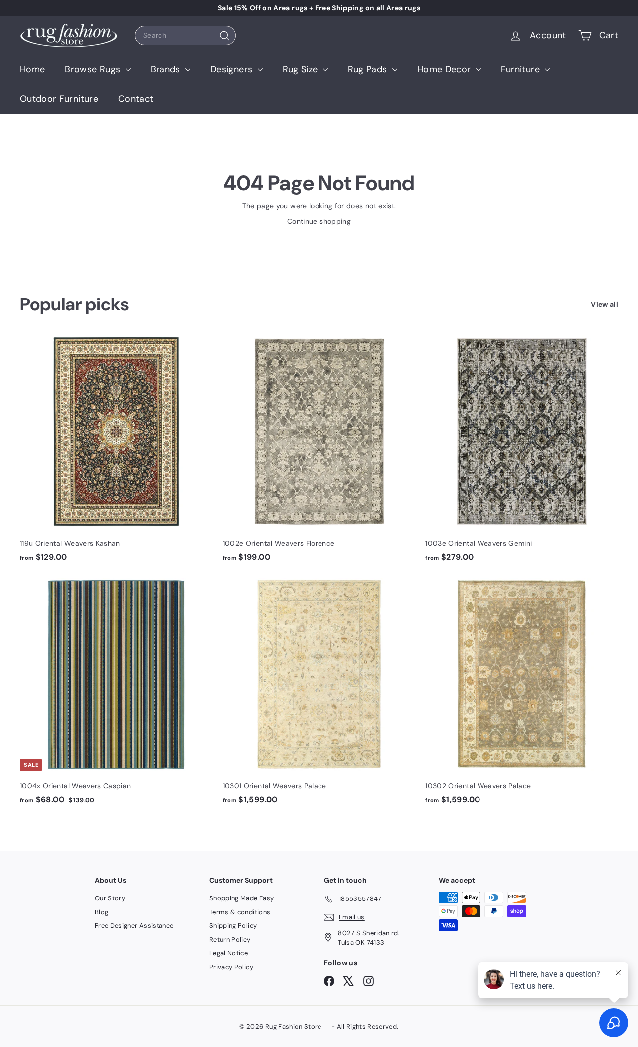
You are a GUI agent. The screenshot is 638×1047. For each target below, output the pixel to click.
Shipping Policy (233, 925)
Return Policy (230, 939)
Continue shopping (319, 221)
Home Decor (445, 69)
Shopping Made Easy (241, 898)
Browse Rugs (94, 69)
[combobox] (185, 35)
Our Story (110, 898)
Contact (135, 99)
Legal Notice (228, 953)
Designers (232, 69)
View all (604, 304)
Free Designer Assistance (134, 925)
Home (32, 69)
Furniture (522, 69)
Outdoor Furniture (59, 99)
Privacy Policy (231, 967)
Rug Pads (369, 69)
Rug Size (301, 69)
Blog (101, 912)
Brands (167, 69)
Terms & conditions (239, 912)
